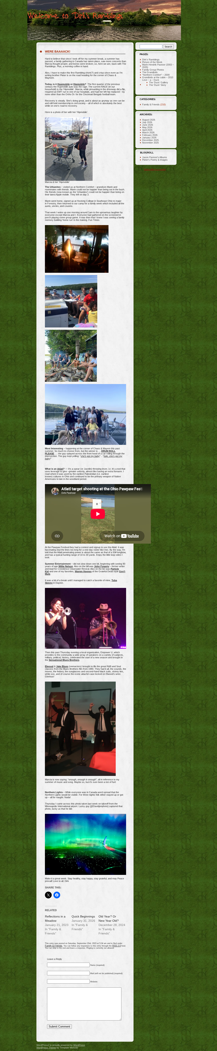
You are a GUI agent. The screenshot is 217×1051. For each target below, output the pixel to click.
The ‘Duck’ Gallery (158, 82)
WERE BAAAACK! (57, 51)
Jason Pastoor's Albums (154, 157)
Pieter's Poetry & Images (155, 160)
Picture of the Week (152, 62)
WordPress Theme (46, 1047)
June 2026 (147, 125)
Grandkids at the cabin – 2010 (157, 77)
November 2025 (150, 142)
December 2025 (150, 140)
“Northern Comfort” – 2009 (156, 75)
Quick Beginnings (83, 916)
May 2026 (147, 127)
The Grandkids (150, 72)
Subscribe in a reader (155, 169)
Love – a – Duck (150, 80)
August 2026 (148, 119)
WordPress (79, 1045)
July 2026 (147, 122)
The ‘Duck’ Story (157, 85)
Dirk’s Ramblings (151, 59)
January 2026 (149, 137)
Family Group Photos (153, 69)
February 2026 (149, 135)
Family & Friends (53, 945)
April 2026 (147, 130)
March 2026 (148, 132)
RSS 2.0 (116, 945)
